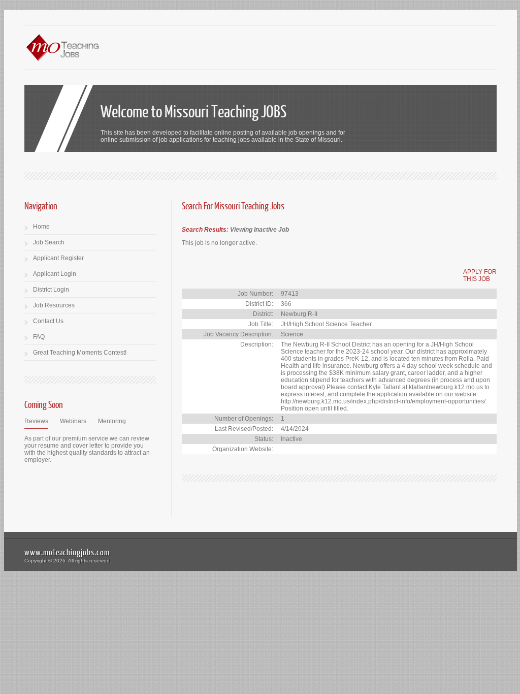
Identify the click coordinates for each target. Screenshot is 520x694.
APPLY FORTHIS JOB (480, 275)
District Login (51, 289)
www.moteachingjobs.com (67, 552)
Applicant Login (54, 273)
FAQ (39, 336)
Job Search (48, 242)
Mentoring (112, 421)
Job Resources (54, 305)
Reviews (36, 421)
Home (41, 226)
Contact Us (48, 321)
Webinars (73, 421)
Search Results (204, 229)
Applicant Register (58, 258)
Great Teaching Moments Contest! (79, 352)
